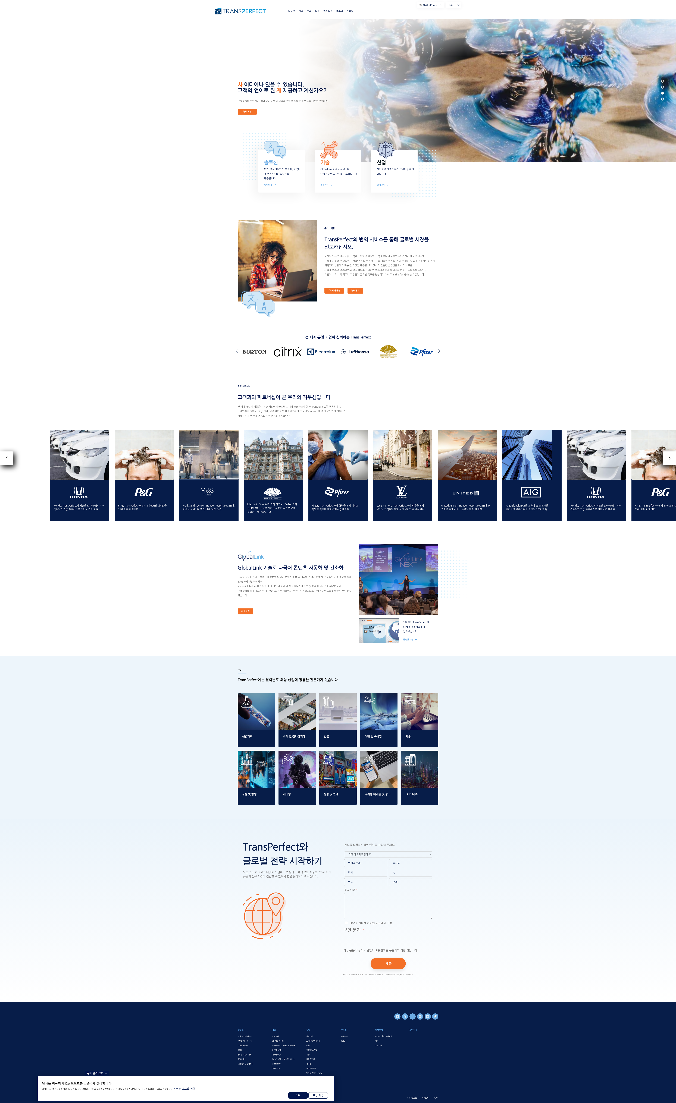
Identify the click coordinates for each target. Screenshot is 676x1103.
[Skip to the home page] (240, 11)
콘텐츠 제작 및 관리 (245, 1041)
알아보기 (268, 185)
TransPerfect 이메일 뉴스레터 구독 (370, 923)
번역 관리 (275, 1036)
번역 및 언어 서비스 (245, 1036)
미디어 (240, 1050)
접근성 (436, 1098)
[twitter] (405, 1016)
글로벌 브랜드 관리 (244, 1054)
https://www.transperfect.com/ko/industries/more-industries (419, 757)
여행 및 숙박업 (311, 1050)
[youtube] (412, 1016)
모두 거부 (318, 1095)
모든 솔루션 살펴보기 (245, 1064)
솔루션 (291, 11)
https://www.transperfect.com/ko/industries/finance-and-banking (256, 757)
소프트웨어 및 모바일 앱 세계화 (283, 1045)
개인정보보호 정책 (184, 1088)
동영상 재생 (408, 640)
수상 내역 (378, 1045)
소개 (317, 11)
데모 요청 (245, 611)
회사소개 (379, 1030)
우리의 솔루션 (334, 291)
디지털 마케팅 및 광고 (314, 1073)
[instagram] (420, 1016)
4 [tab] (662, 99)
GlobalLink (276, 1064)
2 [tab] (662, 87)
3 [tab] (662, 93)
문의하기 (413, 1030)
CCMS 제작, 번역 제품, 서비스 (283, 1059)
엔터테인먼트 (311, 1068)
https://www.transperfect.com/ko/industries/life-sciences (256, 699)
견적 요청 (328, 11)
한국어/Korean (430, 5)
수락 (298, 1095)
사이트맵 (425, 1098)
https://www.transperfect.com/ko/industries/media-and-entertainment (337, 757)
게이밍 (308, 1064)
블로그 (339, 11)
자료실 (349, 11)
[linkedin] (428, 1016)
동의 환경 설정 (95, 1073)
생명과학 (309, 1036)
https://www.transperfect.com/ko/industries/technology (419, 699)
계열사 (451, 5)
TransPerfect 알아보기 (383, 1036)
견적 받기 (355, 291)
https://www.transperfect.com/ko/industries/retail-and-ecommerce (296, 699)
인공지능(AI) (276, 1050)
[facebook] (397, 1016)
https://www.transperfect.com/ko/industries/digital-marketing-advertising (378, 757)
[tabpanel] (483, 90)
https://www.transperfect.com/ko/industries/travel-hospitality (378, 699)
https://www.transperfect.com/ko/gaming (296, 754)
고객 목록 (344, 1036)
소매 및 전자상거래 (313, 1041)
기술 (300, 11)
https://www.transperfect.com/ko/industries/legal (337, 697)
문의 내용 (349, 889)
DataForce (276, 1068)
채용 (376, 1041)
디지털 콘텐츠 (243, 1045)
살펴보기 (381, 185)
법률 (307, 1045)
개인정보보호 (412, 1098)
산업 (308, 11)
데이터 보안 (276, 1054)
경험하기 (324, 185)
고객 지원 (241, 1059)
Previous (237, 351)
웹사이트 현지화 (278, 1041)
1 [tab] (662, 81)
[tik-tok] (435, 1016)
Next (438, 351)
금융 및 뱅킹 (310, 1059)
